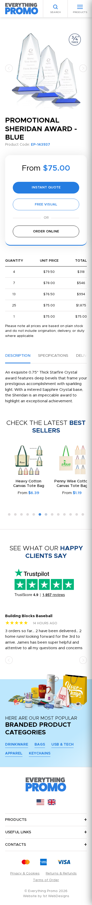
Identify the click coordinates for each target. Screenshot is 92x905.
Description (17, 356)
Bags (39, 744)
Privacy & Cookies (25, 873)
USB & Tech (62, 744)
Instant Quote (46, 187)
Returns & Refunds (61, 873)
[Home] (21, 8)
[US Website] (40, 804)
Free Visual (46, 204)
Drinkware (16, 744)
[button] (9, 68)
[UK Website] (51, 804)
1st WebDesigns (56, 896)
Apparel (13, 753)
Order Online (46, 231)
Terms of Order (46, 880)
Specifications (53, 356)
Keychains (39, 753)
